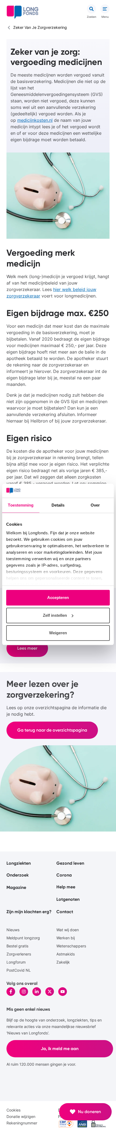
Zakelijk (63, 962)
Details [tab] (58, 505)
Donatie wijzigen (20, 1116)
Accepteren (58, 597)
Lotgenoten (68, 899)
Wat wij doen (67, 929)
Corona (64, 875)
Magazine (16, 887)
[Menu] (105, 8)
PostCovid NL (18, 970)
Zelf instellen (55, 615)
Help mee (65, 886)
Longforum (16, 962)
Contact (64, 911)
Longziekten (18, 863)
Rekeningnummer (21, 1123)
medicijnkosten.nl (35, 120)
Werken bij (65, 938)
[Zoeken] (91, 8)
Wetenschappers (71, 946)
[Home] (22, 12)
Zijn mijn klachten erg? (29, 911)
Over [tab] (95, 505)
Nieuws (12, 929)
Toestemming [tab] (20, 505)
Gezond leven (70, 863)
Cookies (13, 1110)
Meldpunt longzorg (23, 938)
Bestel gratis (17, 946)
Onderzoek (17, 875)
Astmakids (65, 954)
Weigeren (58, 633)
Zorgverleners (18, 954)
